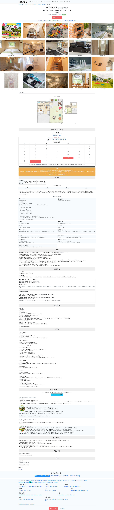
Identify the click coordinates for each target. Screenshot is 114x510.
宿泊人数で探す (55, 1)
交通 (75, 20)
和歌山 (40, 495)
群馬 (56, 486)
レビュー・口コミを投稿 (57, 394)
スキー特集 (34, 482)
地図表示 (60, 14)
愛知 (82, 490)
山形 (38, 486)
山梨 (25, 490)
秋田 (33, 486)
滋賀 (27, 495)
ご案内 (44, 20)
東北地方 (24, 486)
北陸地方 (46, 490)
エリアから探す (39, 1)
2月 (63, 139)
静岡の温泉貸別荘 (64, 475)
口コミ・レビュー (41, 482)
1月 (61, 139)
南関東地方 (66, 486)
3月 (65, 139)
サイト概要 (32, 504)
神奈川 (79, 486)
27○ (68, 158)
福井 (55, 490)
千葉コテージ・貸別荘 (82, 480)
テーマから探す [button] (47, 1)
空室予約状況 (62, 1)
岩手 (30, 486)
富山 (50, 490)
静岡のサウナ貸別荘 (74, 475)
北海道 (20, 486)
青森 (27, 486)
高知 (29, 499)
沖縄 (46, 500)
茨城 (51, 486)
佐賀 (53, 499)
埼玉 (71, 486)
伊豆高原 (47, 475)
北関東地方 (47, 486)
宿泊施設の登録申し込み (24, 504)
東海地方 (37, 475)
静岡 (42, 475)
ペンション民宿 (49, 482)
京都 (29, 495)
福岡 (50, 499)
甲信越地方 (21, 490)
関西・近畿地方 (22, 495)
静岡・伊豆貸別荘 (58, 480)
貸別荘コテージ (31, 1)
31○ (35, 161)
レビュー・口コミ (64, 20)
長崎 (55, 499)
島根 (63, 495)
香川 (24, 499)
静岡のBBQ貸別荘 (55, 475)
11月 (56, 139)
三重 (87, 490)
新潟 (30, 490)
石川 (53, 490)
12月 (59, 139)
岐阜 (84, 490)
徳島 (27, 499)
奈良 (37, 495)
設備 (58, 20)
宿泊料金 (49, 20)
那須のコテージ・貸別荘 (24, 482)
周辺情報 (71, 20)
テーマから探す (36, 480)
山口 (74, 495)
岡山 (68, 495)
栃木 (54, 486)
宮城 (35, 486)
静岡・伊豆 (77, 490)
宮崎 (63, 499)
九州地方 (46, 499)
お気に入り (68, 1)
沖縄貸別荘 (74, 480)
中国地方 (60, 495)
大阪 (32, 495)
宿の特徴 (40, 20)
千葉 (73, 486)
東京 (76, 486)
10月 (53, 139)
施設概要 (54, 20)
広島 (71, 495)
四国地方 (20, 499)
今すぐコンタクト (57, 17)
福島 (41, 486)
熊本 (61, 499)
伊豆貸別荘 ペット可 (67, 480)
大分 (58, 499)
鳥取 (66, 495)
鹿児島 (66, 499)
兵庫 (35, 495)
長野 (27, 490)
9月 (50, 139)
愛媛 (32, 499)
